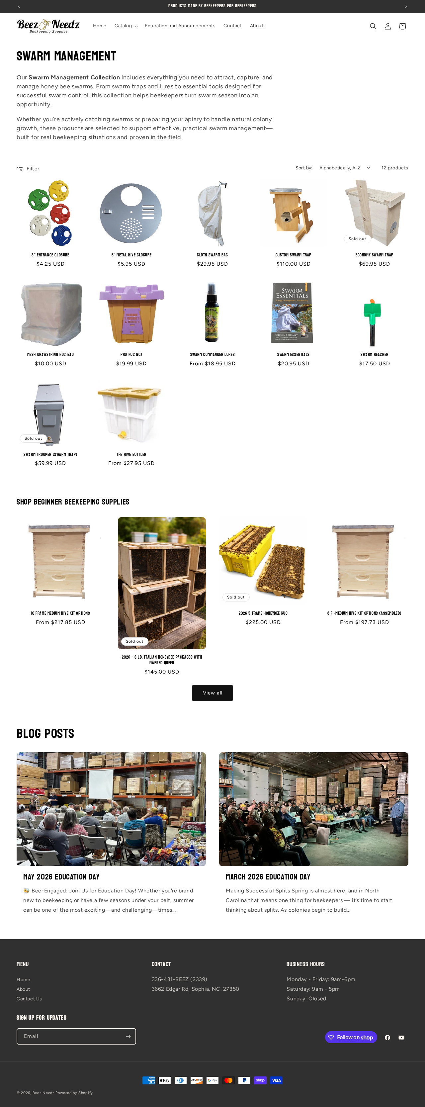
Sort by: (304, 168)
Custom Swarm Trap (293, 255)
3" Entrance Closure (50, 255)
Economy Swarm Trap (374, 255)
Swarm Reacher (374, 355)
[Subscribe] (128, 1036)
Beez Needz (43, 1093)
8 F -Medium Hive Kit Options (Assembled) (364, 613)
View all (212, 693)
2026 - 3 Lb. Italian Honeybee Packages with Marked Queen (162, 660)
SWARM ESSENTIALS (293, 355)
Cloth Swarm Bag (212, 255)
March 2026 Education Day (268, 877)
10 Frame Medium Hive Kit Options (60, 613)
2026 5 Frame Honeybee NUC (263, 613)
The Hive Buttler (131, 455)
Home (23, 979)
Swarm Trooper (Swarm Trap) (50, 455)
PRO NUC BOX (131, 355)
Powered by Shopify (74, 1093)
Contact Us (29, 999)
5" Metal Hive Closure (132, 255)
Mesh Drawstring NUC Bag (50, 355)
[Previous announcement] (19, 6)
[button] (126, 26)
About (23, 989)
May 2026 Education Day (61, 877)
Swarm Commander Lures (212, 355)
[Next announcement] (406, 6)
